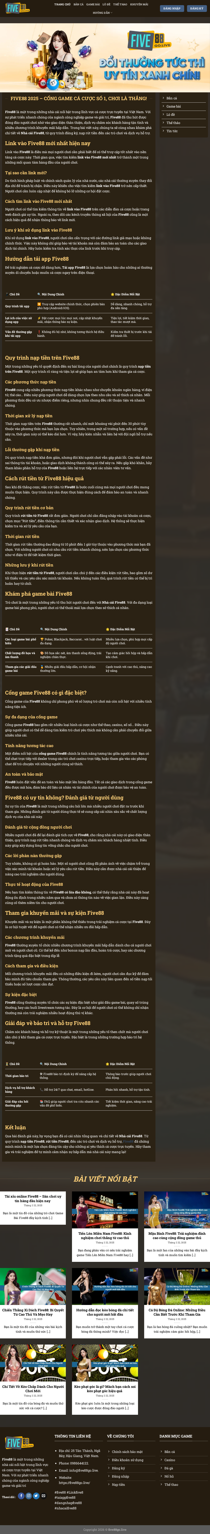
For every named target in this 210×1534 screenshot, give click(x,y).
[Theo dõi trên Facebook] (21, 1496)
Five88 (7, 1459)
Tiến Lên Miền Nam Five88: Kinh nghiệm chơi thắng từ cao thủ (104, 1235)
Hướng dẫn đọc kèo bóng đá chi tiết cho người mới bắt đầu (105, 1312)
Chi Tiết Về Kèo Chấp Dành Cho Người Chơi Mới (33, 1388)
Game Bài (93, 4)
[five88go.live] (20, 8)
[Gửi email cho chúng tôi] (43, 1496)
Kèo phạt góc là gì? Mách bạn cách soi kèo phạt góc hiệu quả (105, 1388)
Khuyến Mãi (139, 4)
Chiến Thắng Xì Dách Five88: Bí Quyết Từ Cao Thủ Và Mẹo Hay (33, 1312)
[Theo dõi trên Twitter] (36, 1496)
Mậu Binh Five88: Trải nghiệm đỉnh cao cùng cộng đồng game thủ (177, 1235)
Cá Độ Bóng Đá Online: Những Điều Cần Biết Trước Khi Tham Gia (177, 1312)
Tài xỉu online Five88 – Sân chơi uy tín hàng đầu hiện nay (33, 1198)
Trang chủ (62, 4)
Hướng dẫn (101, 12)
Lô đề (106, 4)
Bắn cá (79, 4)
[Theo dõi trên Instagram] (28, 1496)
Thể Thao (120, 4)
